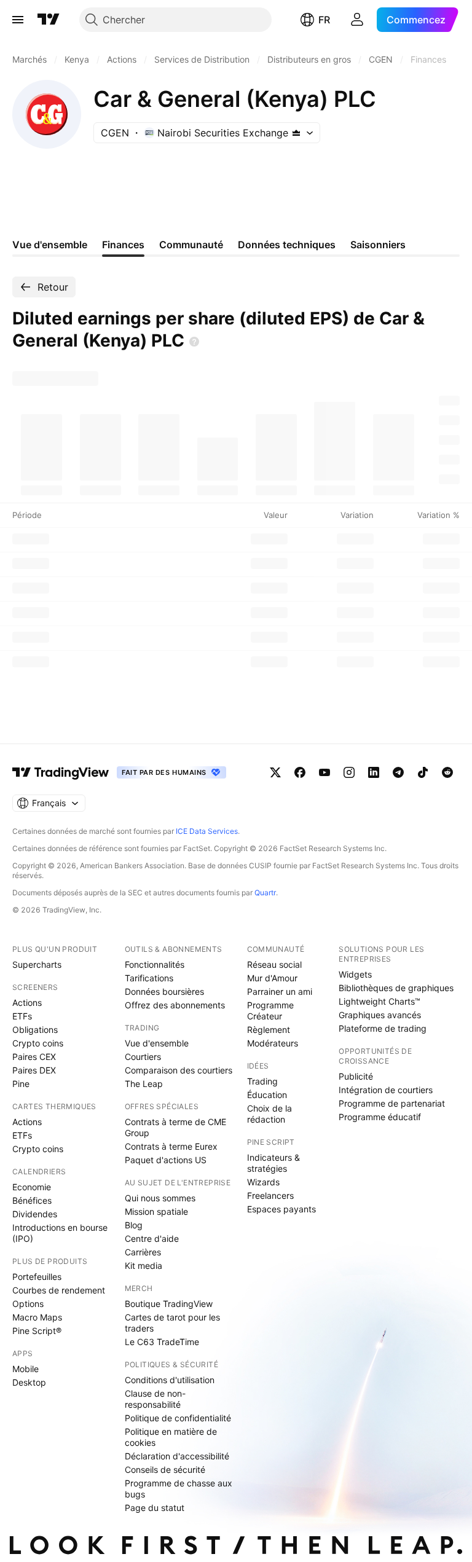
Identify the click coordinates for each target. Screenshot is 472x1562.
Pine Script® (36, 1330)
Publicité (356, 1076)
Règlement (268, 1029)
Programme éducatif (380, 1117)
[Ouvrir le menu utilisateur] (357, 19)
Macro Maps (37, 1317)
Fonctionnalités (154, 964)
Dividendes (34, 1214)
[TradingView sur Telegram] (398, 772)
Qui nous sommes (160, 1198)
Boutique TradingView (169, 1303)
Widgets (355, 974)
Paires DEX (34, 1070)
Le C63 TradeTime (162, 1341)
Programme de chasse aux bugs (178, 1488)
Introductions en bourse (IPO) (60, 1233)
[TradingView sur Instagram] (349, 772)
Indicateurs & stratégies (273, 1163)
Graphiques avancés (380, 1015)
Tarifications (149, 978)
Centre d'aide (152, 1238)
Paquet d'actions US (165, 1160)
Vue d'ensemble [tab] (49, 244)
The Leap (144, 1083)
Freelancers (270, 1195)
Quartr (265, 892)
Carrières (143, 1252)
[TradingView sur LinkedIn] (373, 772)
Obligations (35, 1029)
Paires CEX (34, 1056)
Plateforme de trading (383, 1028)
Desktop (29, 1382)
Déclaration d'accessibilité (177, 1456)
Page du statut (154, 1507)
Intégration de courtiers (386, 1090)
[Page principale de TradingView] (48, 19)
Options (28, 1303)
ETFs (22, 1016)
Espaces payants (281, 1209)
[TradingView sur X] (275, 772)
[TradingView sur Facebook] (300, 772)
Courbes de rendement (58, 1290)
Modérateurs (272, 1043)
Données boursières (164, 991)
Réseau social (274, 964)
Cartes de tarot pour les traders (172, 1322)
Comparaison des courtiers (178, 1070)
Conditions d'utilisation (169, 1380)
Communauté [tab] (191, 244)
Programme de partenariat (392, 1103)
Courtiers (143, 1056)
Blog (134, 1225)
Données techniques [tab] (287, 244)
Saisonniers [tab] (378, 244)
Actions (27, 1002)
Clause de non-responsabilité (155, 1399)
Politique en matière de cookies (171, 1437)
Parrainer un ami (279, 991)
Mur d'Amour (272, 978)
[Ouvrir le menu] (18, 19)
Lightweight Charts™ (379, 1001)
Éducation (267, 1094)
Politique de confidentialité (178, 1418)
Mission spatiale (156, 1211)
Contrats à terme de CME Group (175, 1127)
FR (324, 20)
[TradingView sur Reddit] (447, 772)
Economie (31, 1187)
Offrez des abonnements (175, 1005)
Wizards (263, 1182)
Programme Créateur (270, 1010)
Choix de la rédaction (269, 1113)
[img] (296, 132)
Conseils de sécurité (165, 1469)
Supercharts (36, 964)
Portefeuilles (36, 1276)
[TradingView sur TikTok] (422, 772)
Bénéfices (32, 1200)
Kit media (143, 1265)
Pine (21, 1083)
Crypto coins (37, 1043)
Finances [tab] (123, 244)
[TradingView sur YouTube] (324, 772)
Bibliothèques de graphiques (396, 988)
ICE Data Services (207, 831)
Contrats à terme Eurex (171, 1146)
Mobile (25, 1369)
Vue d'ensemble (157, 1043)
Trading (262, 1081)
